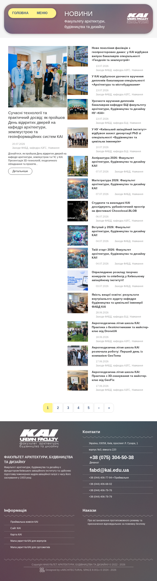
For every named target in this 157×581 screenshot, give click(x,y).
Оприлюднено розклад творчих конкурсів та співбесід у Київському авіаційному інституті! (118, 276)
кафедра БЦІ (120, 123)
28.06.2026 (102, 312)
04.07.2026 (102, 241)
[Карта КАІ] (39, 534)
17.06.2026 (102, 361)
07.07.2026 (102, 171)
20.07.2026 (18, 144)
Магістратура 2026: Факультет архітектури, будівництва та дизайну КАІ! (118, 184)
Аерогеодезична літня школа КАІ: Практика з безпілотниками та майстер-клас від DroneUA (120, 327)
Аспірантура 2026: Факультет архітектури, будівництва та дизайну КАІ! (118, 161)
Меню (42, 13)
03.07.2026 (102, 286)
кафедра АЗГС (38, 147)
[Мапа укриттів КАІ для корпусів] (39, 541)
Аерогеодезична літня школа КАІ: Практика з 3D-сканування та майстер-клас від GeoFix (119, 376)
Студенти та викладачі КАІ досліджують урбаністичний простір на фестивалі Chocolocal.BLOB (118, 206)
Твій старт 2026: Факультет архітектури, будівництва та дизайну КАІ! (118, 253)
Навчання (53, 147)
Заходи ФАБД (20, 147)
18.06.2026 (102, 337)
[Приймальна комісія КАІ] (39, 522)
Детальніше (20, 171)
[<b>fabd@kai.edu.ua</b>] (118, 470)
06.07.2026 (102, 216)
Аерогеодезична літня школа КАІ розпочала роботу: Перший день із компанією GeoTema (117, 351)
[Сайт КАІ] (39, 528)
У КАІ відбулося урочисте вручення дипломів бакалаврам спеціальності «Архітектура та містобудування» (118, 80)
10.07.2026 (102, 147)
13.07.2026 (102, 66)
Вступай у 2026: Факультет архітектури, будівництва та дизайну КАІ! (118, 231)
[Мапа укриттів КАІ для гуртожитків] (39, 547)
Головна (20, 13)
